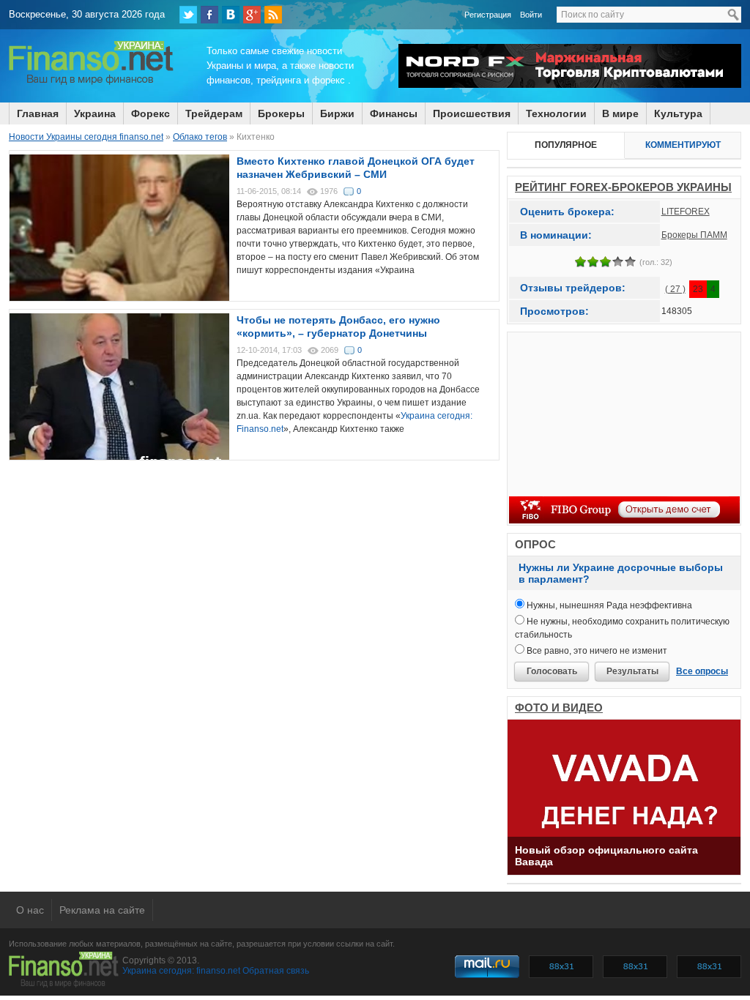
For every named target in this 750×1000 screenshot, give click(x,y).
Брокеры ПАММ (694, 235)
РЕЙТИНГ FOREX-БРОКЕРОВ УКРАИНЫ (623, 187)
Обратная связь (275, 971)
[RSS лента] (273, 14)
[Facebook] (209, 14)
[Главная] (91, 83)
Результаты (632, 671)
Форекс (150, 113)
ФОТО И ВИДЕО (559, 707)
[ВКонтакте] (231, 14)
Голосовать (552, 671)
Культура (678, 113)
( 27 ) (675, 289)
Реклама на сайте (102, 910)
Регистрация (487, 14)
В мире (620, 113)
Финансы (393, 113)
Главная (38, 113)
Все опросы (702, 671)
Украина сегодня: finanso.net (181, 971)
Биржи (337, 113)
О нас (30, 910)
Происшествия (471, 113)
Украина (95, 113)
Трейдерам (213, 113)
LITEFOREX (685, 211)
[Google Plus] (252, 14)
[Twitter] (188, 14)
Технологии (556, 113)
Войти (531, 14)
